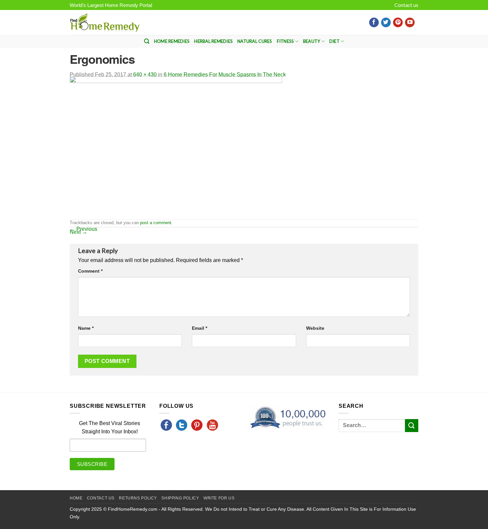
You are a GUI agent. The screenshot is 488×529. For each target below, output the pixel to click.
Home (76, 498)
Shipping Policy (180, 498)
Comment (90, 271)
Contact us (406, 5)
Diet (334, 41)
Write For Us (218, 498)
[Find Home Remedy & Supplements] (104, 22)
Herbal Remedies (213, 41)
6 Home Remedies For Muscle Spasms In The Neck (225, 74)
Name (86, 328)
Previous (83, 229)
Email (199, 328)
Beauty (311, 41)
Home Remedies (172, 41)
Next (78, 232)
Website (315, 328)
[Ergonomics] (176, 147)
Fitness (285, 41)
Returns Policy (138, 498)
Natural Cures (254, 41)
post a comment (155, 222)
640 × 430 (145, 74)
